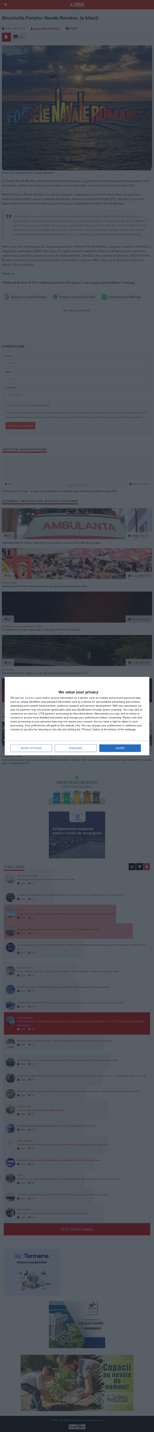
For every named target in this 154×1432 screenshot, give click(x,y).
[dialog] (77, 716)
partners (30, 697)
